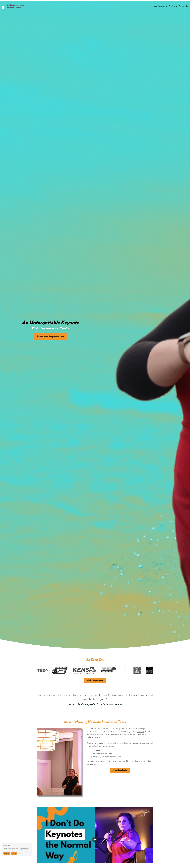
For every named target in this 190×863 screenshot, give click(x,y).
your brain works (14, 8)
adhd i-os (140, 731)
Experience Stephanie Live (50, 336)
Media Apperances (95, 680)
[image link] (3, 6)
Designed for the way (16, 5)
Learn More (26, 849)
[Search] (187, 6)
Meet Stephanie (120, 770)
